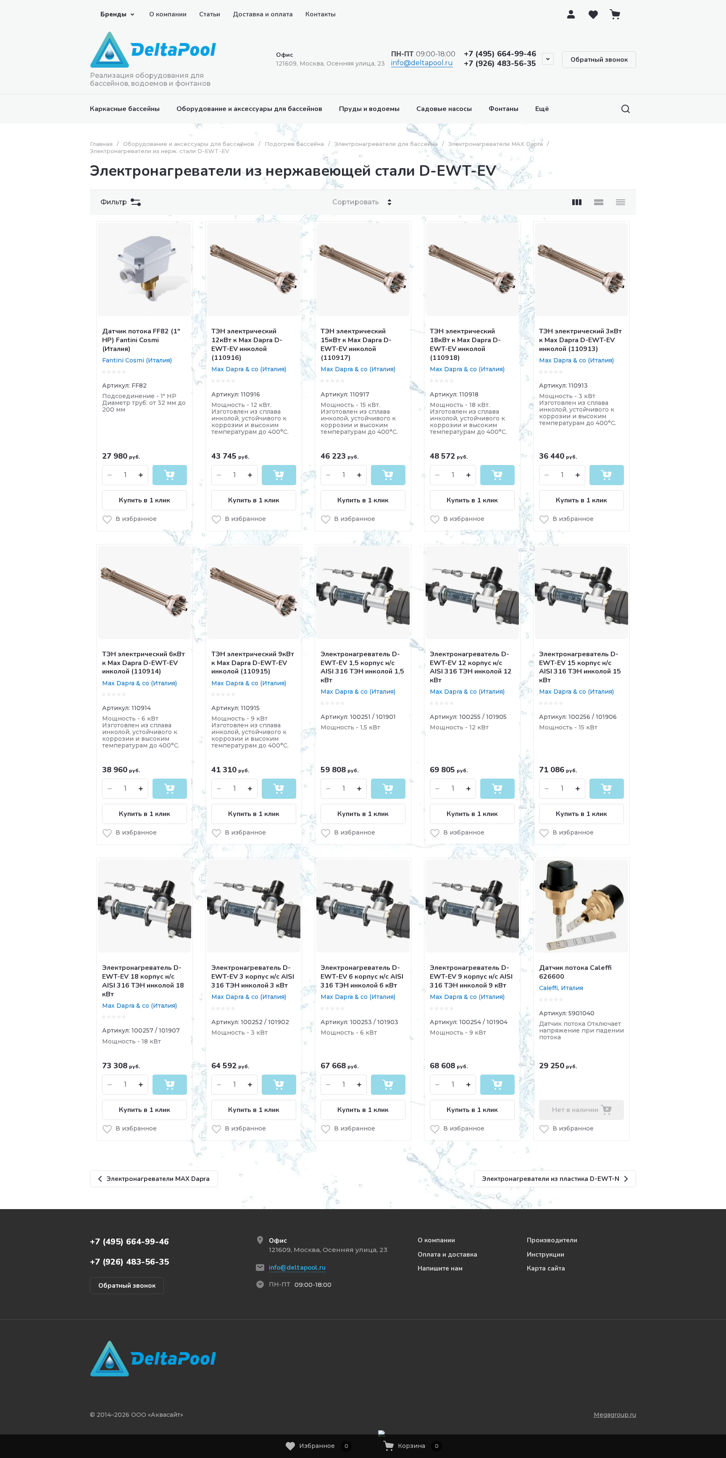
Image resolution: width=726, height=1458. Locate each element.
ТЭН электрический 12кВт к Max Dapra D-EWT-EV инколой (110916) (246, 344)
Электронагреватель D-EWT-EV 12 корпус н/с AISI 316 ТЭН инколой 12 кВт (471, 667)
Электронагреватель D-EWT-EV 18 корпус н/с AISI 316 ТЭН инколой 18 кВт (143, 980)
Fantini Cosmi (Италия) (137, 360)
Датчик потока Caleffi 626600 (575, 972)
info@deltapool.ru (422, 63)
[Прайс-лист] (620, 202)
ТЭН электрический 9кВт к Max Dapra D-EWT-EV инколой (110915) (252, 663)
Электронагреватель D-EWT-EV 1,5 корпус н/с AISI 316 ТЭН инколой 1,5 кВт (362, 667)
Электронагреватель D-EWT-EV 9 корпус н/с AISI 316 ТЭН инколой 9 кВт (471, 976)
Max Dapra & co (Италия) (248, 369)
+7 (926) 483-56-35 (500, 63)
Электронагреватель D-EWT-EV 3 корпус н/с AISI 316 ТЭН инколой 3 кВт (252, 976)
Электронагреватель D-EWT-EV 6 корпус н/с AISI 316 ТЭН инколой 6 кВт (362, 976)
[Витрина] (577, 202)
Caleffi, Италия (561, 988)
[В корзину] (170, 475)
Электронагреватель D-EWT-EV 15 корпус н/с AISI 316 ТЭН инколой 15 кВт (580, 667)
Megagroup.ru (615, 1414)
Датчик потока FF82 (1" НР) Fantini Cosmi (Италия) (141, 340)
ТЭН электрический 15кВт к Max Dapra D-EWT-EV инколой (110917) (356, 344)
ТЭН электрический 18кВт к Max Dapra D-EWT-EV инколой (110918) (465, 344)
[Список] (598, 202)
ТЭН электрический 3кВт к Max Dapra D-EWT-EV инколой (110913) (580, 340)
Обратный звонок (599, 59)
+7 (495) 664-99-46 (500, 54)
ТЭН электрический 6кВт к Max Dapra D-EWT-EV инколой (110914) (143, 663)
